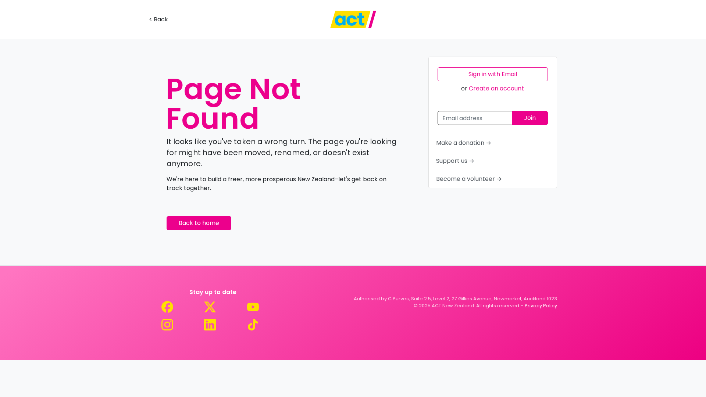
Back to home (199, 223)
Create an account (496, 88)
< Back (158, 19)
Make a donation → (463, 143)
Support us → (455, 161)
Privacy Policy (541, 306)
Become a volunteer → (469, 179)
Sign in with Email (492, 74)
